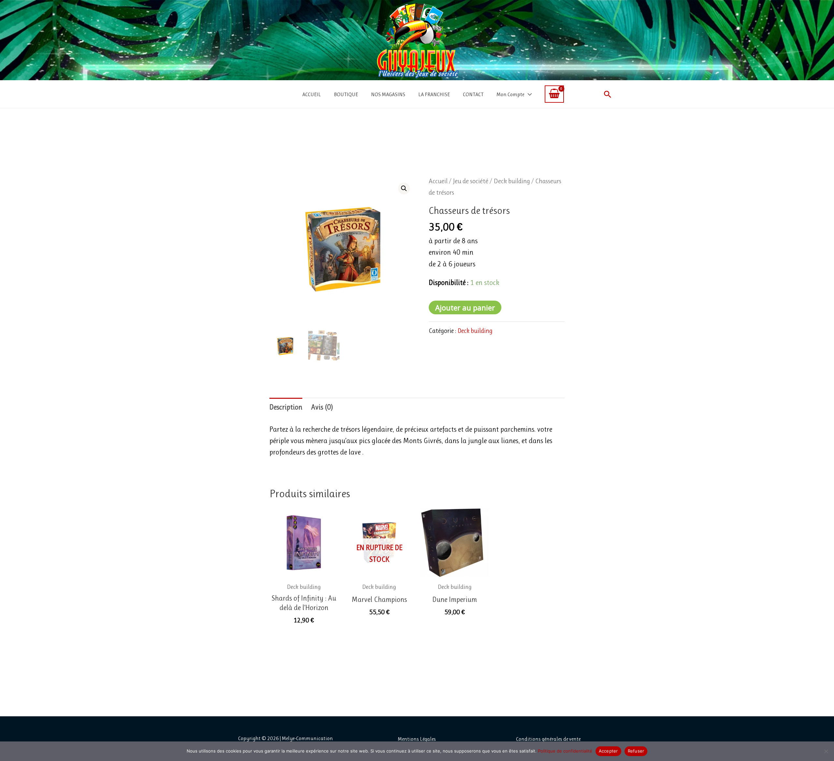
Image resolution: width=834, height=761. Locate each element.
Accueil (438, 181)
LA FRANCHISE (434, 94)
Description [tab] (285, 407)
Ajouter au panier (465, 307)
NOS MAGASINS (388, 94)
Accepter (608, 751)
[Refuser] (826, 751)
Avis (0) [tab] (322, 407)
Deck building (512, 181)
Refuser (636, 751)
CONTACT (473, 94)
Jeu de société (470, 181)
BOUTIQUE (346, 94)
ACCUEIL (311, 94)
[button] (607, 94)
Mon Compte (510, 94)
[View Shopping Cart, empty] (554, 94)
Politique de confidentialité (565, 751)
